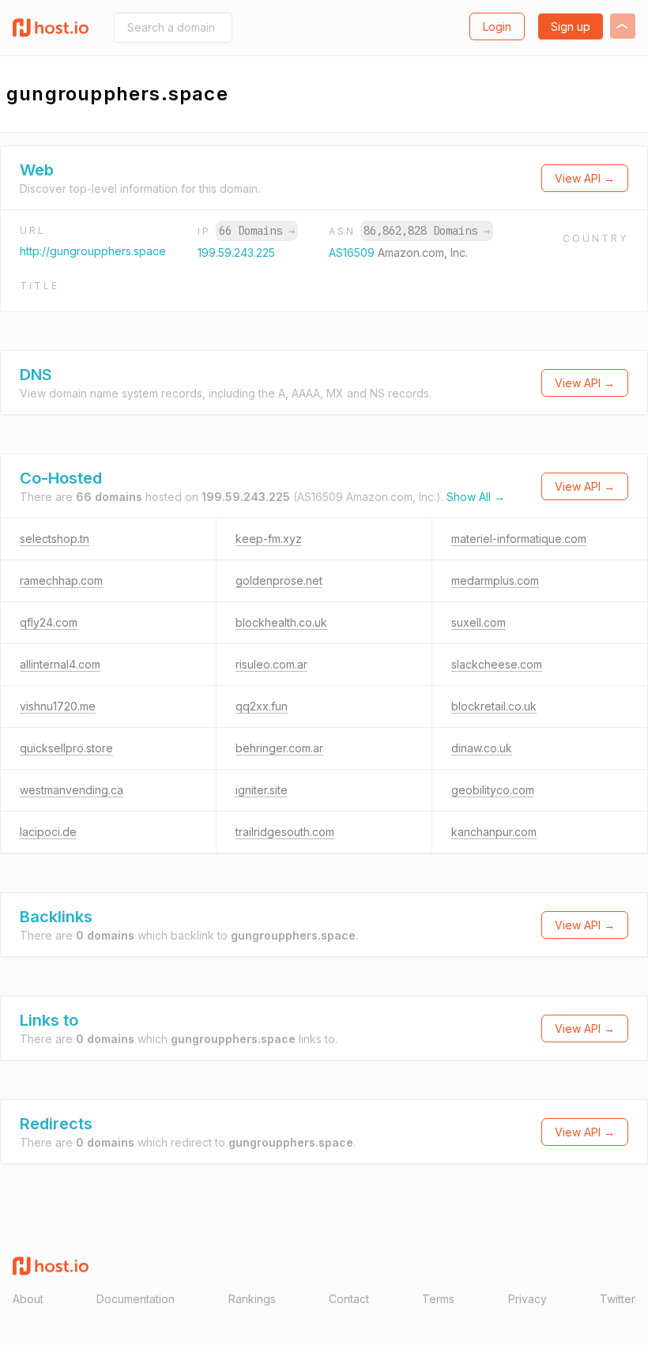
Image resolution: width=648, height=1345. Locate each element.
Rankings (252, 1298)
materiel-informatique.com (518, 538)
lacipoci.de (48, 831)
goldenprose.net (278, 580)
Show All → (475, 496)
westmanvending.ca (71, 790)
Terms (438, 1298)
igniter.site (261, 790)
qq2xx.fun (261, 706)
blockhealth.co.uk (281, 622)
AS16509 (353, 252)
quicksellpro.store (66, 748)
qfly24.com (48, 622)
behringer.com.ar (279, 748)
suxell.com (478, 622)
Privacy (527, 1298)
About (28, 1298)
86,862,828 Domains (427, 231)
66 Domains (257, 231)
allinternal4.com (60, 664)
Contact (349, 1298)
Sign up (570, 26)
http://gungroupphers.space (93, 251)
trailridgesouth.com (284, 831)
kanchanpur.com (494, 831)
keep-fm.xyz (268, 538)
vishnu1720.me (58, 706)
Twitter (617, 1298)
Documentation (135, 1298)
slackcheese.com (496, 664)
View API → (585, 178)
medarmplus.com (495, 580)
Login (497, 26)
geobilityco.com (492, 790)
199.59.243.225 (236, 252)
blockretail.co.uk (494, 706)
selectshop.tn (54, 538)
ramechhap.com (61, 580)
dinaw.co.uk (481, 748)
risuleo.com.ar (271, 664)
